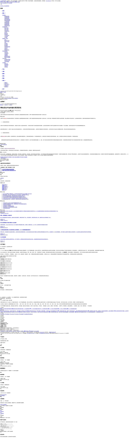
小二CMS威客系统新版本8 (40, 211)
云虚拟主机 (6, 53)
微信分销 (6, 33)
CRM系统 (6, 36)
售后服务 (22, 331)
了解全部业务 (2, 158)
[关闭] (1, 365)
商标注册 (6, 63)
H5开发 (5, 32)
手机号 (1, 424)
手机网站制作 (6, 31)
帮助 (3, 78)
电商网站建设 (6, 22)
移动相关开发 (4, 26)
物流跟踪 (28, 211)
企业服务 (4, 62)
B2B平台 (6, 47)
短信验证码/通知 (7, 59)
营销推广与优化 (5, 38)
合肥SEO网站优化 (3, 144)
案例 (3, 73)
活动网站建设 (6, 23)
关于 (3, 89)
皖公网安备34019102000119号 (44, 333)
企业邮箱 (6, 54)
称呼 (1, 423)
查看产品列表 (52, 332)
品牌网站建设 (6, 18)
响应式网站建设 (7, 19)
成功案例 (26, 314)
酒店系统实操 (47, 211)
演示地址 (18, 331)
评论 (9, 111)
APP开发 (13, 98)
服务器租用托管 (7, 56)
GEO (5, 39)
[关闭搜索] (1, 96)
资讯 (3, 75)
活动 (3, 80)
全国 (3, 0)
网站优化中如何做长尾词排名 (9, 148)
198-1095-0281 (48, 0)
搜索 (12, 97)
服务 (3, 13)
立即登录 (2, 178)
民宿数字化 (21, 211)
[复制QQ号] (7, 387)
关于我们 (7, 331)
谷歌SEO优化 (6, 41)
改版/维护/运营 (7, 25)
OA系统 (5, 37)
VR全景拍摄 (6, 61)
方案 (3, 71)
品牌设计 (16, 98)
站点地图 (37, 331)
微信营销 (6, 45)
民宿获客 (17, 211)
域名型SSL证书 (7, 60)
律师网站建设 (6, 24)
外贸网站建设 (6, 17)
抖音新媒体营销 (7, 46)
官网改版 (25, 211)
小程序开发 (6, 98)
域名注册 (6, 52)
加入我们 (14, 331)
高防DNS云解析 (7, 57)
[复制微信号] (8, 379)
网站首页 (3, 331)
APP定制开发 (6, 35)
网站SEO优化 (2, 211)
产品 (3, 69)
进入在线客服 (3, 404)
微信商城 (6, 34)
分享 (12, 111)
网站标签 (32, 331)
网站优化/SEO (6, 40)
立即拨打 (3, 395)
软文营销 (6, 44)
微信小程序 (6, 27)
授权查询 (27, 331)
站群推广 (6, 48)
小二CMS (14, 211)
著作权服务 (6, 64)
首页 (3, 10)
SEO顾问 (6, 43)
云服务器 (6, 55)
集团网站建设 (6, 16)
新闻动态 (31, 314)
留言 (1, 429)
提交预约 (2, 430)
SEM (5, 42)
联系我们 (10, 331)
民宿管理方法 (32, 211)
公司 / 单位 (2, 425)
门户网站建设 (6, 21)
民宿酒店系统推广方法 (54, 211)
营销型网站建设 (7, 20)
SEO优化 (7, 211)
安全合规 (10, 211)
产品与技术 (4, 58)
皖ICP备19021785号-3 (31, 333)
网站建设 (4, 15)
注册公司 (6, 65)
